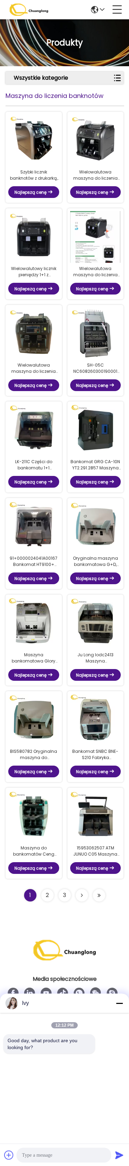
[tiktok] (62, 993)
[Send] (119, 1155)
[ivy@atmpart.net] (112, 993)
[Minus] (119, 1003)
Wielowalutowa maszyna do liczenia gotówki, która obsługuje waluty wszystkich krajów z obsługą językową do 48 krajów (95, 272)
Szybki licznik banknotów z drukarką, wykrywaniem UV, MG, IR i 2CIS (33, 175)
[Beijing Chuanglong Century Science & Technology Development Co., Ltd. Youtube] (46, 993)
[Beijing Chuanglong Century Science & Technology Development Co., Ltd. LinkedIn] (29, 993)
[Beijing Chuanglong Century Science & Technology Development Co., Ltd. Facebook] (13, 993)
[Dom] (65, 959)
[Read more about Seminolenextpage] (82, 895)
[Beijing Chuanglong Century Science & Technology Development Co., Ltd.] (29, 9)
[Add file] (9, 1155)
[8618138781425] (79, 993)
